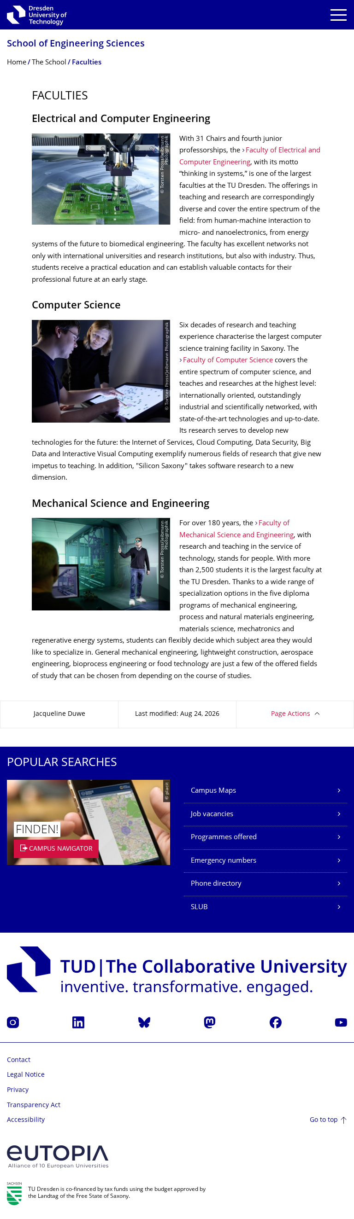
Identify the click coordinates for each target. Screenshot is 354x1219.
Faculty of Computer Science (228, 360)
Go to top (324, 1120)
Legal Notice (26, 1075)
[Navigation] (338, 15)
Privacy (18, 1090)
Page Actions (290, 714)
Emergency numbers (223, 861)
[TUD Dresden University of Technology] (37, 14)
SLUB (199, 907)
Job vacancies (212, 814)
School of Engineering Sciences (76, 44)
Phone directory (216, 884)
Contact (18, 1060)
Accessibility (26, 1120)
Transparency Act (33, 1106)
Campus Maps (213, 791)
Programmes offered (224, 837)
